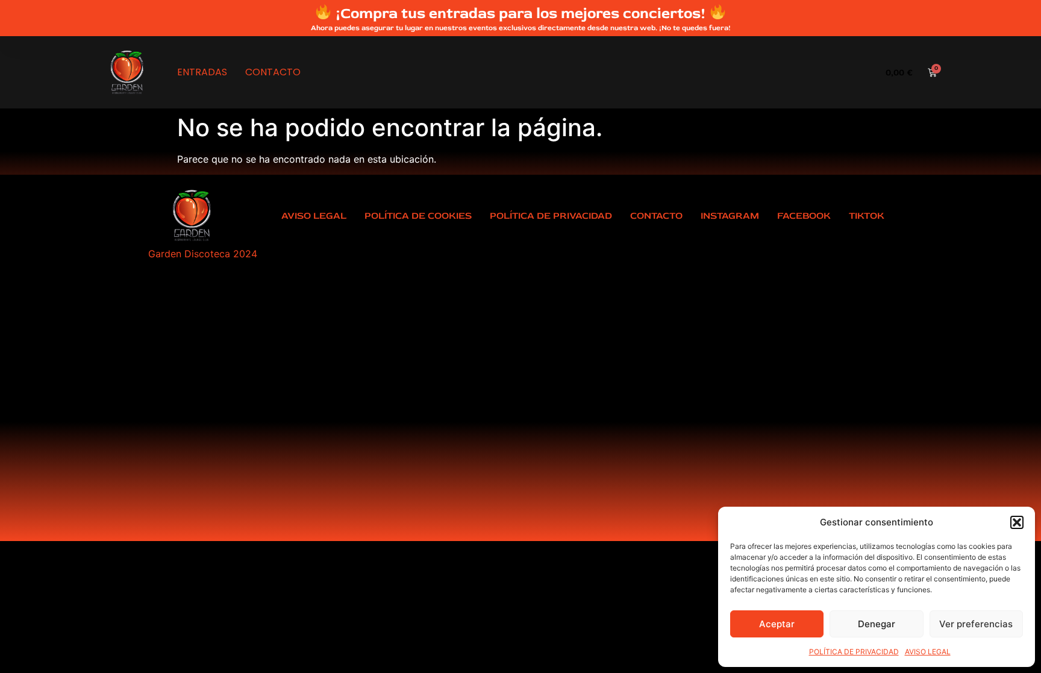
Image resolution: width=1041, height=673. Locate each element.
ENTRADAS (202, 72)
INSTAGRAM (730, 216)
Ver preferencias (976, 624)
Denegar (876, 624)
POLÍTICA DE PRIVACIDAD (854, 651)
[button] (1017, 522)
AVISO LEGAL (928, 651)
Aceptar (777, 624)
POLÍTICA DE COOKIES (418, 216)
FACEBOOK (804, 216)
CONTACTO (273, 72)
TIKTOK (866, 216)
